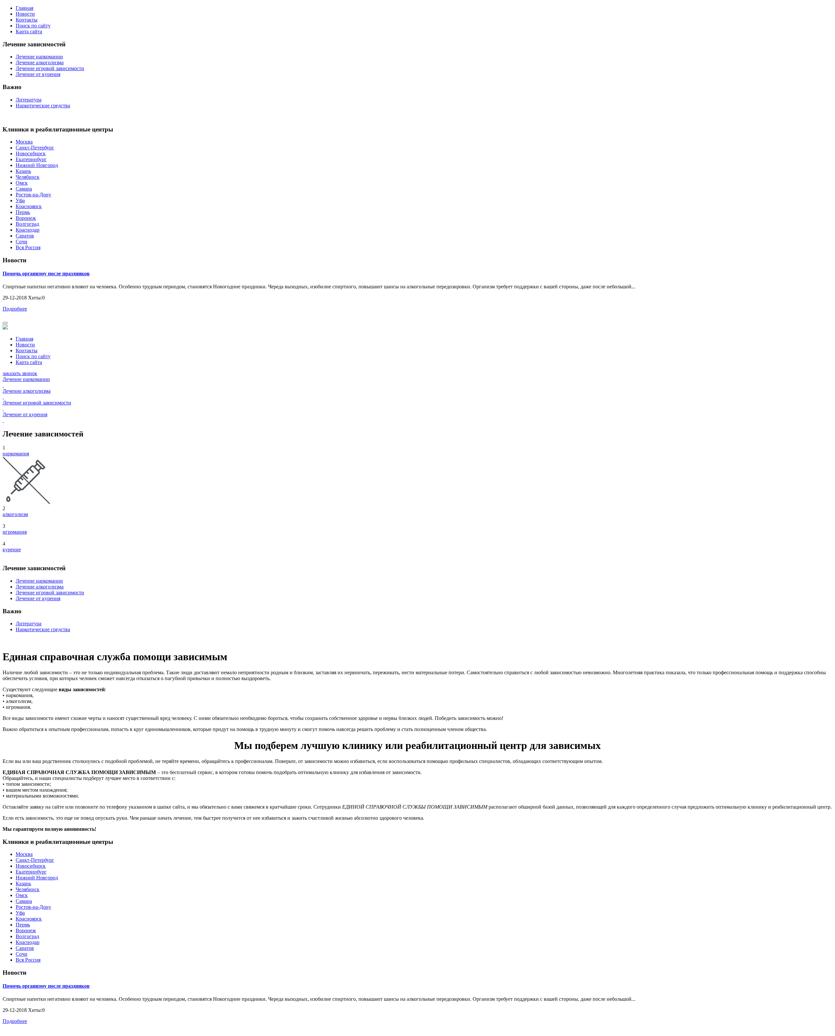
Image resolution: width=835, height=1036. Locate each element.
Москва (24, 142)
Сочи (21, 241)
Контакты (27, 20)
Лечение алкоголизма (40, 62)
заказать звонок (20, 373)
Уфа (20, 200)
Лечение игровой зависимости (50, 68)
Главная (24, 8)
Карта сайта (29, 31)
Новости (25, 14)
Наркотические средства (43, 105)
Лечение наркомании (39, 56)
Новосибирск (31, 153)
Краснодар (27, 230)
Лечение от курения (38, 74)
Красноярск (29, 206)
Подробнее (15, 309)
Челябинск (27, 177)
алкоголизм (15, 514)
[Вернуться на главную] (5, 327)
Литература (28, 99)
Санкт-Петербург (35, 147)
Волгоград (27, 224)
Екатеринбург (31, 159)
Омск (22, 183)
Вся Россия (28, 247)
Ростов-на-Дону (33, 194)
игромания (15, 532)
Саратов (25, 235)
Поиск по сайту (33, 25)
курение (12, 549)
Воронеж (26, 218)
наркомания (16, 453)
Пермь (23, 212)
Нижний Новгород (37, 165)
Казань (23, 171)
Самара (24, 188)
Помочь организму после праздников (46, 273)
